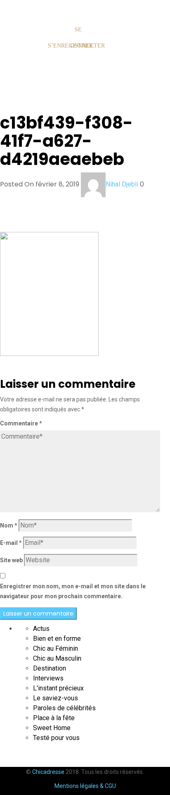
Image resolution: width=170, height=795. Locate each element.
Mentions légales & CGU (85, 786)
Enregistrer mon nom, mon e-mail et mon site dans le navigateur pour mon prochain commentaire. (73, 591)
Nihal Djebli (122, 184)
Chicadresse (48, 772)
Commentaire (21, 423)
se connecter (79, 37)
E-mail (11, 543)
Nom (8, 525)
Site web (11, 560)
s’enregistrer (57, 46)
